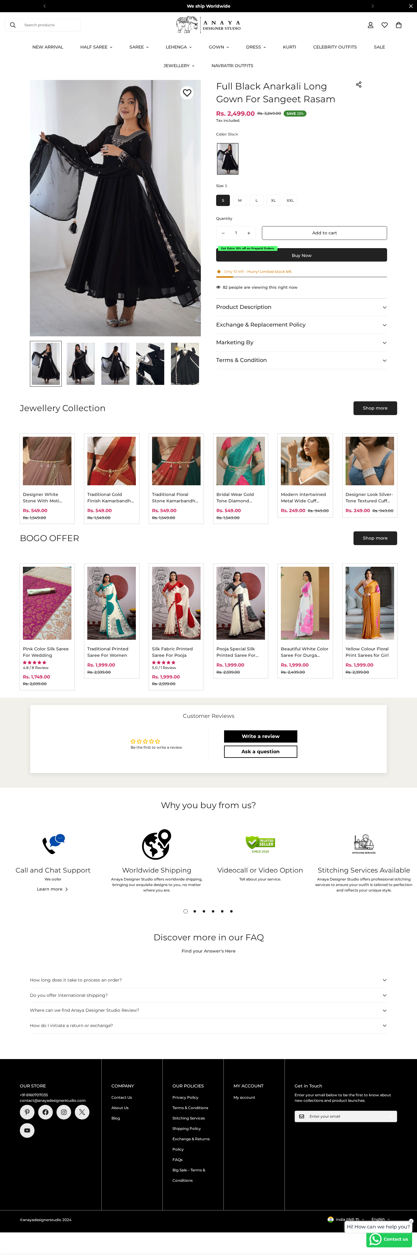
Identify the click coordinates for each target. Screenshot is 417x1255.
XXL (290, 200)
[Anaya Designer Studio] (208, 25)
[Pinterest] (27, 1112)
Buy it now (301, 255)
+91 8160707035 (34, 1095)
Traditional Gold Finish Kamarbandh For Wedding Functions (109, 498)
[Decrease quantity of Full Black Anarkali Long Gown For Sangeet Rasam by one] (223, 233)
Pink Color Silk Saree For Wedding (46, 652)
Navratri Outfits (232, 65)
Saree (136, 47)
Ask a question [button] (260, 751)
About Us (120, 1107)
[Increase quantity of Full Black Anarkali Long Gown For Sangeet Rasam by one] (249, 233)
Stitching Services (188, 1118)
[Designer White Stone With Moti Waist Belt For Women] (47, 461)
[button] (399, 25)
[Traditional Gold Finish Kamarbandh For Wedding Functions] (111, 461)
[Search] (13, 25)
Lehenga (176, 47)
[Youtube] (27, 1130)
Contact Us (121, 1097)
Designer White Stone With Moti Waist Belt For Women (41, 498)
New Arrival (47, 47)
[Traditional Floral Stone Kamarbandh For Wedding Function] (176, 461)
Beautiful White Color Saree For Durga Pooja (304, 652)
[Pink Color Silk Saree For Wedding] (47, 603)
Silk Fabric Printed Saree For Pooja (172, 652)
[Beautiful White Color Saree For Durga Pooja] (305, 603)
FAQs (177, 1159)
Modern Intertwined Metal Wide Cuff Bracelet (303, 498)
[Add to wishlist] (187, 93)
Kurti (289, 47)
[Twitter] (82, 1112)
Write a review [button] (261, 736)
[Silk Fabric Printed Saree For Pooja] (176, 603)
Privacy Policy (185, 1097)
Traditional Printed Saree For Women (108, 652)
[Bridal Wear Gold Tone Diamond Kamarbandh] (240, 461)
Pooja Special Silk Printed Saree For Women (236, 652)
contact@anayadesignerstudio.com (53, 1100)
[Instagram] (63, 1112)
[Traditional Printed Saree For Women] (111, 603)
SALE (379, 47)
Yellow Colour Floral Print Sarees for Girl (367, 652)
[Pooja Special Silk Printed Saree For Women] (240, 603)
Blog (115, 1118)
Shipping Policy (186, 1128)
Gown (216, 47)
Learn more (50, 889)
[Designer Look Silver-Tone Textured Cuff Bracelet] (370, 461)
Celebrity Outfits (335, 47)
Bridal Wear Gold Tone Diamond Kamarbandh (235, 498)
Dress (253, 47)
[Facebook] (45, 1112)
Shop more (375, 408)
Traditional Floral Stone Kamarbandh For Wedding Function (173, 498)
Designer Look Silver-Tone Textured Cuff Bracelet (369, 498)
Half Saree (93, 47)
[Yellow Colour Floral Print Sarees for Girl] (370, 603)
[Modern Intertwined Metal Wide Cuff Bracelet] (305, 461)
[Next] (372, 6)
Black (227, 159)
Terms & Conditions (190, 1107)
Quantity (224, 218)
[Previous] (44, 6)
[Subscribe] (390, 1116)
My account (244, 1097)
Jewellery (177, 65)
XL (273, 200)
